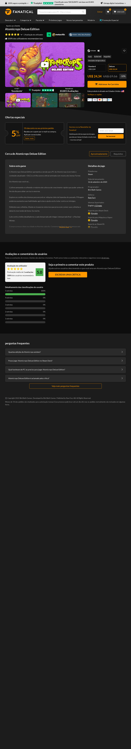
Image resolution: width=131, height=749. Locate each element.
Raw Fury (92, 197)
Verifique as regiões (95, 94)
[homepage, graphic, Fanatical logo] (19, 12)
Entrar (100, 12)
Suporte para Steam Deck (98, 210)
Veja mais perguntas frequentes (65, 386)
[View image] (18, 100)
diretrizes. (105, 258)
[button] (17, 3)
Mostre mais (64, 227)
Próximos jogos (55, 20)
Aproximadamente (99, 154)
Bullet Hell (97, 57)
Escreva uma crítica (68, 274)
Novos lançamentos (75, 20)
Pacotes (39, 20)
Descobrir (9, 20)
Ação (90, 57)
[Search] (83, 11)
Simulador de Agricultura (96, 61)
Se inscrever (110, 136)
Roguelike (107, 57)
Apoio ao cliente (13, 26)
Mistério (91, 20)
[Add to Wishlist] (124, 51)
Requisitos (118, 154)
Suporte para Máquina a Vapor (100, 217)
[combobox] (66, 11)
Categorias (24, 20)
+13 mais (98, 205)
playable (94, 213)
